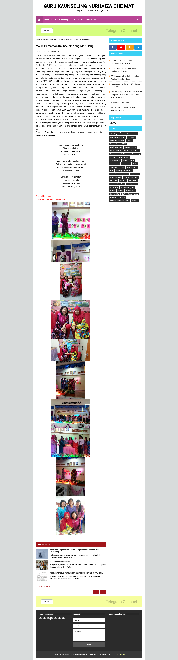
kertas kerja (126, 164)
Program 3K (133, 180)
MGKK (122, 167)
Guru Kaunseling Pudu (53, 51)
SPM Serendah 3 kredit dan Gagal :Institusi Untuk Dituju (123, 69)
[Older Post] (103, 592)
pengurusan (135, 174)
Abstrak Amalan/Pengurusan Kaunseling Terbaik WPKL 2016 (76, 573)
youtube (134, 201)
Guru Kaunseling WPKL (118, 154)
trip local (113, 197)
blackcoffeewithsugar (129, 134)
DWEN (124, 144)
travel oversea (133, 194)
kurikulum (113, 167)
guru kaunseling (115, 150)
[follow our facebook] (113, 47)
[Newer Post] (96, 592)
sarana (120, 190)
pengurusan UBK (115, 177)
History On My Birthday (60, 561)
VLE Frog (122, 197)
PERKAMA (113, 180)
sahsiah (112, 190)
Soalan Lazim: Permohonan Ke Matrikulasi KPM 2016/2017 (122, 61)
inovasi (112, 157)
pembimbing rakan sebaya (119, 174)
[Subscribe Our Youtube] (121, 47)
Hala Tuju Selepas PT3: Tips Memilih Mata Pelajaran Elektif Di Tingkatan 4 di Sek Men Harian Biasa (126, 95)
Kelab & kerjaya (128, 160)
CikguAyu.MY (120, 654)
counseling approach (117, 140)
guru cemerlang (130, 147)
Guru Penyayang (134, 154)
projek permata (132, 184)
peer (111, 171)
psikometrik (114, 187)
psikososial (125, 187)
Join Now (46, 31)
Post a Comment (43, 587)
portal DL (123, 180)
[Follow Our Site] (130, 47)
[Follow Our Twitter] (138, 47)
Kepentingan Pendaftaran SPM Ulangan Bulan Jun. (126, 85)
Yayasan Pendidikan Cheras (119, 201)
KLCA (135, 164)
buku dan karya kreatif (117, 137)
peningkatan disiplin (131, 177)
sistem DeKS (130, 190)
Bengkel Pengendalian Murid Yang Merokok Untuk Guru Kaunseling (74, 551)
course (129, 140)
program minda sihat (117, 184)
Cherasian (131, 137)
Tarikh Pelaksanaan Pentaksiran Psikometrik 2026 (123, 109)
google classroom (116, 147)
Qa (133, 187)
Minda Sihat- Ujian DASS (120, 103)
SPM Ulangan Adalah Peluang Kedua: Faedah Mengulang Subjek (125, 77)
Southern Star (114, 194)
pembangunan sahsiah (123, 171)
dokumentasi (114, 144)
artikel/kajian (114, 134)
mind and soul (131, 167)
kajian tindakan (115, 160)
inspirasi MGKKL (123, 157)
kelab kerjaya (114, 164)
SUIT (123, 194)
